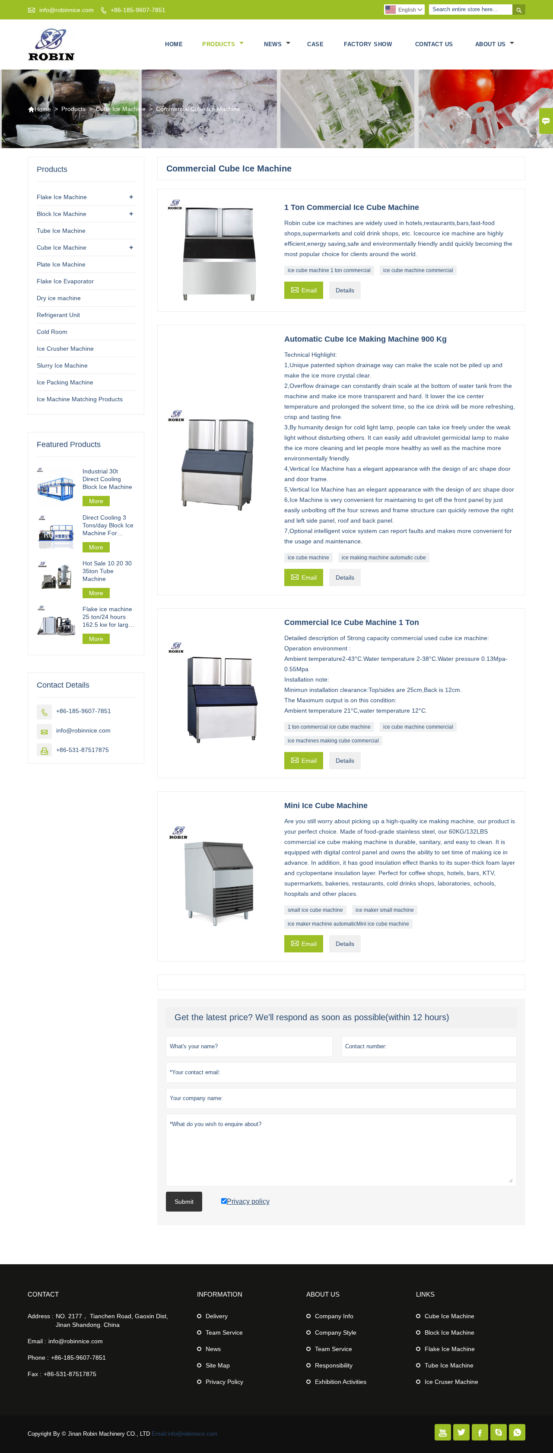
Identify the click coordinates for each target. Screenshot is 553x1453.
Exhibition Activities (340, 1381)
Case (315, 44)
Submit (184, 1201)
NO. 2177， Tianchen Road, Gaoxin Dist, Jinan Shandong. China (112, 1320)
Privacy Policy (224, 1381)
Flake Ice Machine (62, 197)
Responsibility (334, 1365)
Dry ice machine (59, 298)
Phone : (38, 1357)
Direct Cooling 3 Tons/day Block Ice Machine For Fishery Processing (109, 525)
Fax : (34, 1374)
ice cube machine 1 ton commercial (329, 270)
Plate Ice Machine (61, 264)
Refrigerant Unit (58, 314)
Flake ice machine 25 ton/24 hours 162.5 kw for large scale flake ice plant (107, 617)
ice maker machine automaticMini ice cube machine (348, 924)
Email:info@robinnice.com (184, 1434)
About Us (491, 44)
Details (345, 290)
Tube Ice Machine (61, 230)
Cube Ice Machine (121, 108)
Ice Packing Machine (65, 382)
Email (304, 289)
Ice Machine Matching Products (80, 399)
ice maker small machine (385, 910)
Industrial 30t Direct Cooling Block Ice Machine (107, 479)
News (274, 44)
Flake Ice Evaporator (65, 281)
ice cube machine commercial (418, 270)
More (96, 501)
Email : (37, 1341)
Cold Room (52, 331)
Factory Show (368, 44)
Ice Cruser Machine (451, 1381)
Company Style (335, 1332)
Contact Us (434, 44)
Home (174, 44)
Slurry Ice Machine (62, 365)
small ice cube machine (315, 910)
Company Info (334, 1316)
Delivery (217, 1316)
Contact (43, 1294)
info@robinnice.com (66, 9)
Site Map (218, 1365)
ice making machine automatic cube (384, 558)
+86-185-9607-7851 (138, 9)
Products (219, 44)
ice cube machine (308, 558)
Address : (41, 1316)
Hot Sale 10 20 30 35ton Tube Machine (107, 571)
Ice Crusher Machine (65, 348)
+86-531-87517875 (82, 749)
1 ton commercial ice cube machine (329, 727)
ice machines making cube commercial (333, 741)
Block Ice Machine (61, 213)
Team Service (224, 1332)
